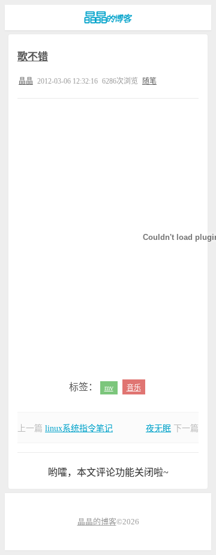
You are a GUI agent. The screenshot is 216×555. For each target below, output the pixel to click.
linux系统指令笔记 (79, 428)
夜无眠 (158, 428)
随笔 (149, 81)
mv (108, 388)
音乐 (134, 388)
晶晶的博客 (108, 17)
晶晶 (26, 81)
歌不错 (32, 57)
